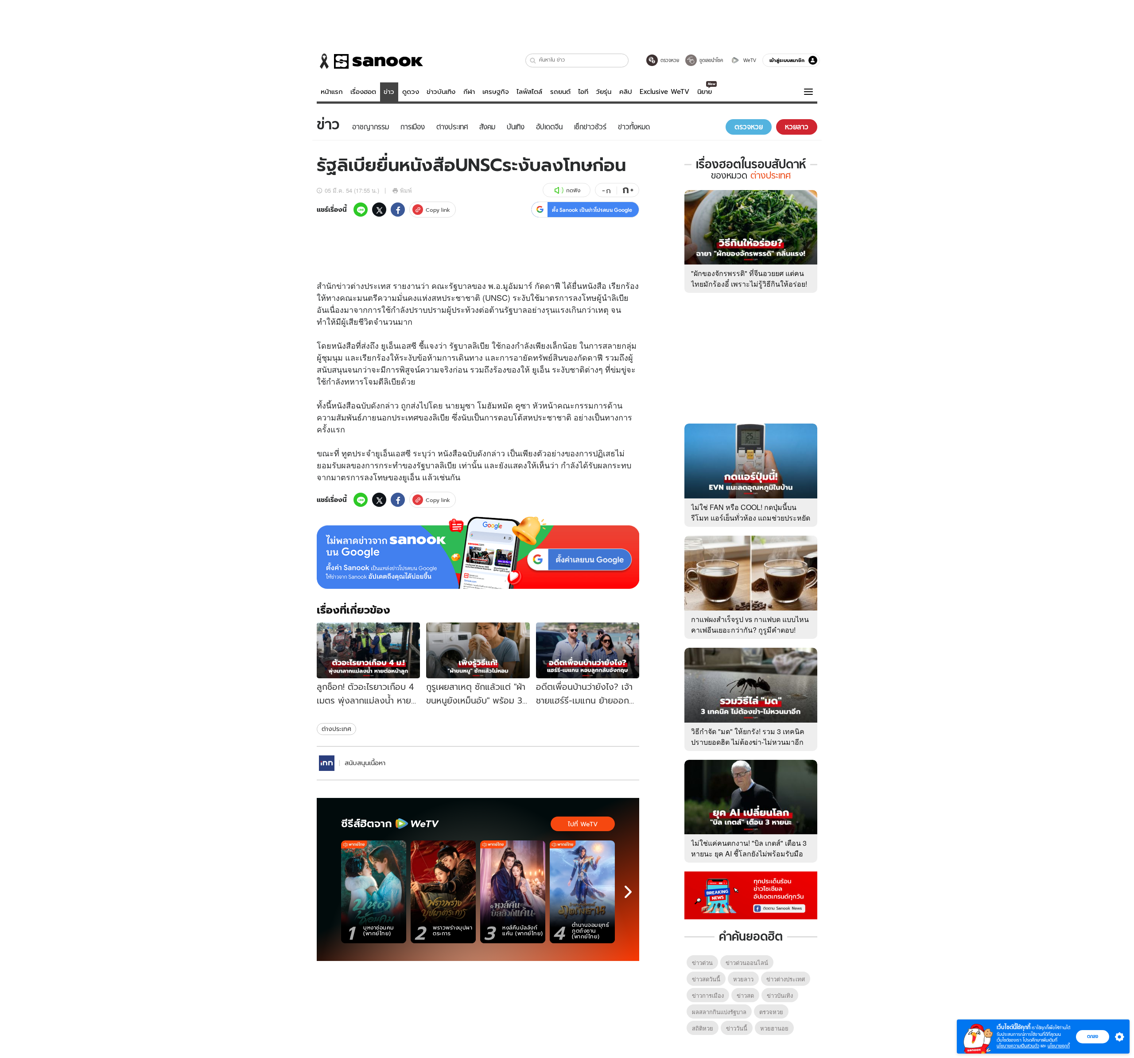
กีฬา (469, 92)
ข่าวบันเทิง (441, 92)
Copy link (438, 210)
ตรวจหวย (771, 1011)
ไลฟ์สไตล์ (529, 92)
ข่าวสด (745, 995)
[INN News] (326, 763)
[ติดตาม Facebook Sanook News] (750, 894)
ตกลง (1092, 1036)
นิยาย (704, 92)
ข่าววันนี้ (736, 1028)
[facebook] (398, 209)
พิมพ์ (406, 190)
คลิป (625, 92)
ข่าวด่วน (702, 962)
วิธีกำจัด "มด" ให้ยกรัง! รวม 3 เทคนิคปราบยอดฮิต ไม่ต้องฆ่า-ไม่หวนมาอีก (747, 736)
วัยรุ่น (603, 92)
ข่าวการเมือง (708, 995)
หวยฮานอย (774, 1028)
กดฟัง (573, 190)
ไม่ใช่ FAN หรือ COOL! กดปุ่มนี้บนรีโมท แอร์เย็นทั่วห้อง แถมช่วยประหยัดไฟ (750, 517)
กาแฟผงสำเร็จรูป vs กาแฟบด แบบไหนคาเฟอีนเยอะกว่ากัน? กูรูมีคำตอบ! (750, 624)
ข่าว (389, 92)
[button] (533, 60)
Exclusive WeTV (664, 92)
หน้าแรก (332, 92)
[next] (628, 892)
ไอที (583, 92)
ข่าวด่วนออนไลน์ (747, 962)
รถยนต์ (560, 92)
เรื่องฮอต (363, 92)
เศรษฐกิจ (495, 92)
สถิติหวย (702, 1028)
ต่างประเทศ (336, 728)
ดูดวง (410, 92)
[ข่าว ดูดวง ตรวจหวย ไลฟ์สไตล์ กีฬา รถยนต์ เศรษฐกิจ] (370, 61)
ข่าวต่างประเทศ (785, 979)
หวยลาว (743, 979)
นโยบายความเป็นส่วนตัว (1018, 1045)
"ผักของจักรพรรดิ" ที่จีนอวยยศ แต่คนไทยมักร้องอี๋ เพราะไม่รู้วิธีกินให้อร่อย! (749, 278)
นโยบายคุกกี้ (1059, 1045)
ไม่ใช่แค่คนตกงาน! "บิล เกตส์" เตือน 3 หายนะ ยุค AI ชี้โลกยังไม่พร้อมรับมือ (749, 848)
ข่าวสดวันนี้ (706, 979)
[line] (360, 209)
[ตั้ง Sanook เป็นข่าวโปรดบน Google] (478, 553)
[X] (379, 209)
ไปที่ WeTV (583, 824)
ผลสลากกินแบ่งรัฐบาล (719, 1011)
